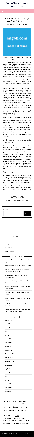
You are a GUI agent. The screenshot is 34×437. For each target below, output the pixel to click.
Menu (30, 11)
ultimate (23, 418)
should (5, 418)
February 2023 (9, 342)
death (8, 404)
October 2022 (9, 357)
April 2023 (8, 335)
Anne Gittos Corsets (17, 3)
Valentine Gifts (26, 420)
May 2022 (7, 376)
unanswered (6, 420)
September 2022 (9, 361)
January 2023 (8, 346)
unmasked (20, 420)
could (4, 404)
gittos (25, 406)
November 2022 (9, 354)
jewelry (21, 410)
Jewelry (7, 244)
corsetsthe (21, 401)
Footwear (7, 240)
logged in (15, 200)
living (26, 410)
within (12, 423)
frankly (20, 407)
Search (5, 209)
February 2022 (9, 387)
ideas (16, 410)
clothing (6, 401)
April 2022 (8, 380)
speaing (10, 418)
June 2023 (7, 327)
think (19, 418)
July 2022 (7, 369)
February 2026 (9, 320)
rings (17, 415)
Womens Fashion (9, 251)
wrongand (28, 423)
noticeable (5, 413)
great (4, 410)
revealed (6, 416)
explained (23, 404)
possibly (15, 413)
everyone (12, 404)
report (26, 413)
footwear (14, 407)
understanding (14, 420)
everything (17, 404)
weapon (5, 423)
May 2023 (7, 331)
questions (20, 413)
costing (25, 401)
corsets (14, 400)
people (10, 413)
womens (18, 423)
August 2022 (8, 365)
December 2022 (9, 350)
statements (15, 418)
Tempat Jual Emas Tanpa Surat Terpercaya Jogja (18, 265)
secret (25, 416)
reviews (12, 416)
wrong (23, 423)
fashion (6, 407)
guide (8, 410)
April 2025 (8, 324)
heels (12, 410)
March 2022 (8, 384)
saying (20, 415)
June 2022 (7, 372)
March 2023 (8, 339)
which (8, 423)
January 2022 (8, 391)
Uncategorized (9, 247)
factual (27, 404)
